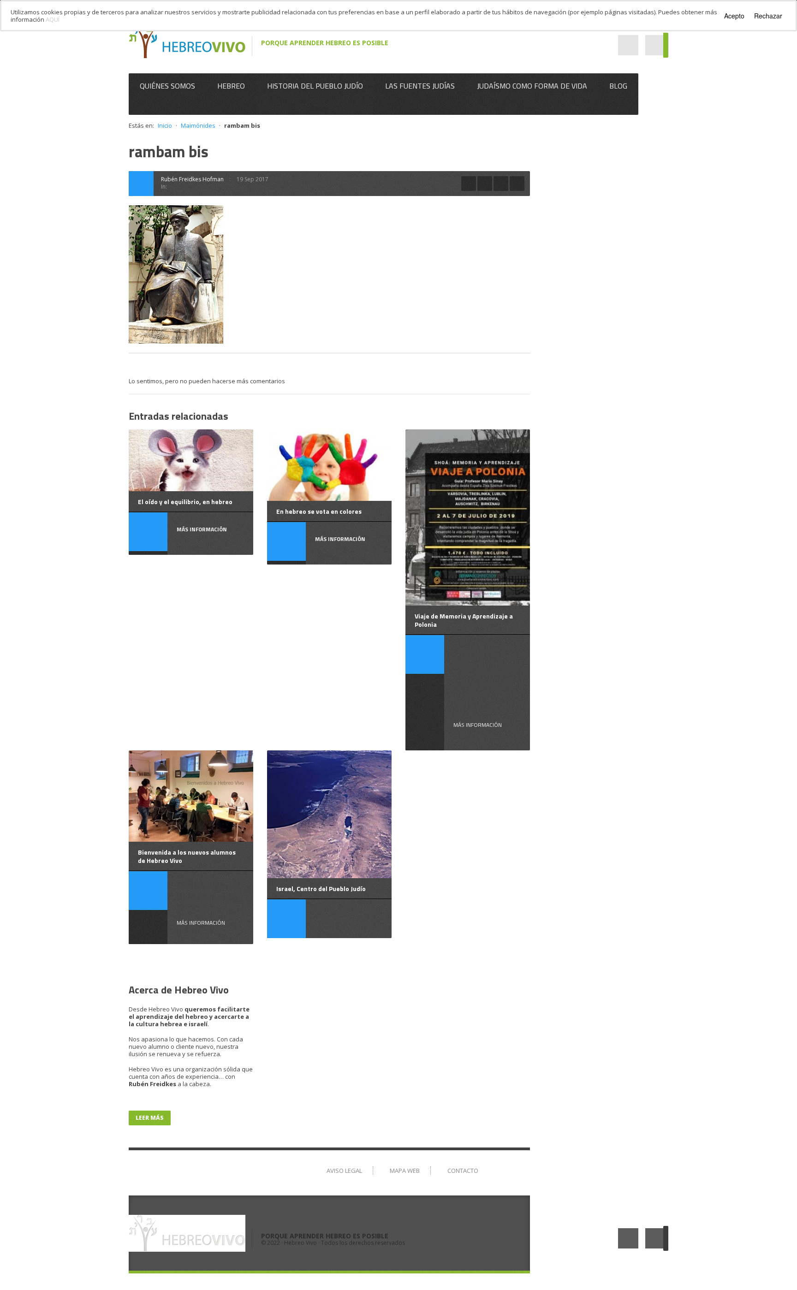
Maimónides (198, 125)
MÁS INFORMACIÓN (477, 724)
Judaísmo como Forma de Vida (532, 85)
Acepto (734, 15)
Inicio (165, 125)
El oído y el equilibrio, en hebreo (185, 501)
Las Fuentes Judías (420, 85)
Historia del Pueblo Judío (315, 85)
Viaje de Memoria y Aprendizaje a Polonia (464, 620)
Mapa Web (405, 1170)
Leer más (150, 1118)
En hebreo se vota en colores (319, 511)
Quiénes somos (167, 85)
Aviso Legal (344, 1170)
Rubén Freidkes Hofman (192, 179)
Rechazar (768, 15)
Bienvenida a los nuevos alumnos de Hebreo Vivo (187, 856)
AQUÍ (52, 19)
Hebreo (231, 85)
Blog (618, 85)
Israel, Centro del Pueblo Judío (321, 888)
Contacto (462, 1170)
